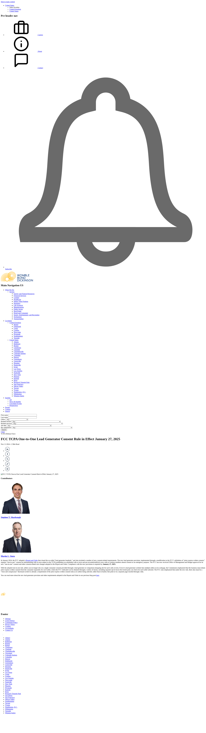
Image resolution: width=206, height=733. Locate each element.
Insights (7, 398)
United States (9, 5)
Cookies (8, 626)
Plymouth (17, 334)
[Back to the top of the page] (17, 731)
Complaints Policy (11, 622)
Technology (18, 317)
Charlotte (17, 350)
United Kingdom (15, 9)
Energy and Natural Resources (24, 294)
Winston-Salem (19, 396)
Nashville (17, 373)
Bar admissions (6, 427)
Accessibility (9, 628)
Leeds (16, 328)
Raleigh (16, 378)
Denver (16, 357)
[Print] (7, 470)
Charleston (17, 348)
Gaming (16, 298)
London (16, 330)
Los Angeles (18, 371)
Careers (7, 409)
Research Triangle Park (22, 382)
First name (4, 415)
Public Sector (18, 309)
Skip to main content (8, 2)
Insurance (17, 303)
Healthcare (17, 299)
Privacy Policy (10, 624)
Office (3, 419)
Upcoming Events (15, 404)
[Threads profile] (4, 634)
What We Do (9, 290)
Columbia (17, 355)
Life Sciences (18, 305)
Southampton (18, 336)
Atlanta (16, 342)
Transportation (18, 319)
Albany (7, 638)
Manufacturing (19, 307)
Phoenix (16, 377)
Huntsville (17, 365)
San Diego (8, 695)
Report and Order (32, 560)
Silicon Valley (18, 386)
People (7, 407)
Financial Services (20, 296)
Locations (8, 321)
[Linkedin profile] (2, 634)
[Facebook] (7, 456)
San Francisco (18, 384)
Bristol (16, 324)
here (97, 575)
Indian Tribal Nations (21, 301)
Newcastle (17, 332)
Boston (16, 346)
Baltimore (17, 344)
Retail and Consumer (21, 313)
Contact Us (9, 630)
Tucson (16, 388)
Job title (3, 425)
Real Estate (17, 311)
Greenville (17, 361)
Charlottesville (18, 351)
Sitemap (8, 619)
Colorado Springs (20, 353)
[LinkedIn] (7, 451)
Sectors (11, 292)
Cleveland (8, 653)
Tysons (16, 390)
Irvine (16, 367)
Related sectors (6, 421)
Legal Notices (10, 621)
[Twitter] (7, 461)
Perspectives (13, 405)
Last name (4, 417)
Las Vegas (17, 369)
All (10, 400)
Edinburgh (17, 326)
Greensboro (18, 359)
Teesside (17, 338)
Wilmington (18, 394)
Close (3, 432)
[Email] (7, 466)
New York (17, 375)
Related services (6, 423)
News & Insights (15, 402)
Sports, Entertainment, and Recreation (26, 315)
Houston (17, 363)
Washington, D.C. (20, 392)
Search (7, 411)
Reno (15, 380)
